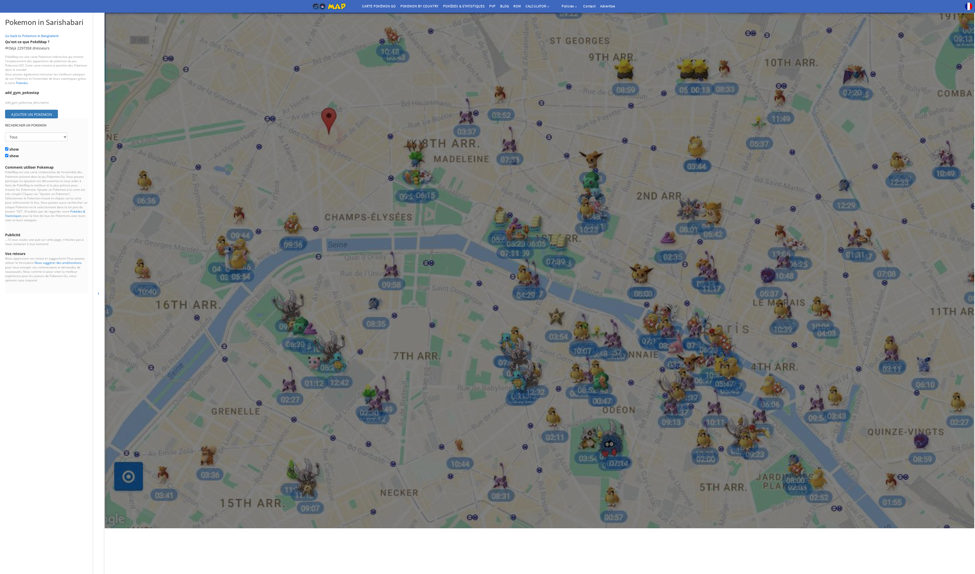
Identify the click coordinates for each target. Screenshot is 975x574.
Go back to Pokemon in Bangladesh (32, 36)
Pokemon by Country (419, 6)
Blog (504, 6)
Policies (568, 6)
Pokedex (22, 83)
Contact (589, 6)
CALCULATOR (536, 6)
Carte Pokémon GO (379, 6)
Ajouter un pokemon (31, 114)
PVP (492, 6)
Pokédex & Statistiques (464, 6)
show (13, 149)
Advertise (607, 6)
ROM (517, 6)
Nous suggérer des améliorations (58, 263)
